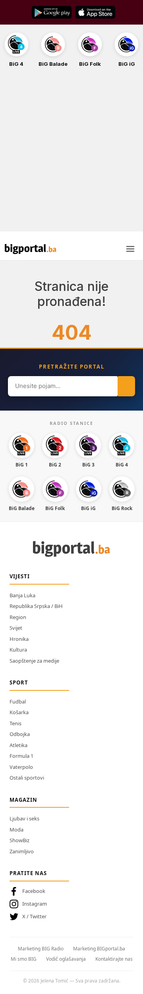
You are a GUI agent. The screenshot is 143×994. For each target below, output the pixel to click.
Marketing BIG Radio (41, 948)
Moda (16, 829)
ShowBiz (19, 840)
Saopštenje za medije (34, 660)
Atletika (18, 745)
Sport (19, 682)
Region (18, 617)
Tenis (15, 723)
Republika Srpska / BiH (36, 606)
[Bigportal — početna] (30, 249)
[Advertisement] (71, 153)
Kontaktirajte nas (114, 959)
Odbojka (20, 734)
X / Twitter (34, 916)
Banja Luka (22, 595)
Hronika (19, 638)
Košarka (19, 712)
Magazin (23, 799)
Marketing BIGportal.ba (99, 948)
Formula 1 (21, 755)
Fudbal (18, 701)
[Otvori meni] (130, 249)
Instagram (34, 903)
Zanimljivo (22, 851)
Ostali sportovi (27, 777)
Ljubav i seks (24, 818)
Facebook (33, 891)
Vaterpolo (21, 766)
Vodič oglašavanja (66, 959)
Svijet (16, 627)
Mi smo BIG (24, 959)
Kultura (18, 649)
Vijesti (20, 576)
